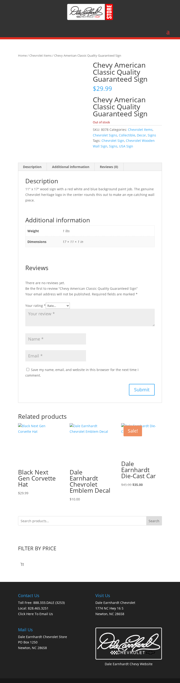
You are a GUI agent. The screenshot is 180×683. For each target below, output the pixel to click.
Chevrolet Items (40, 55)
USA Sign (126, 146)
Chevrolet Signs (105, 135)
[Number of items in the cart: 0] (22, 564)
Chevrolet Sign (112, 140)
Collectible (127, 135)
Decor (141, 135)
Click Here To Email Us (35, 614)
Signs (152, 135)
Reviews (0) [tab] (109, 167)
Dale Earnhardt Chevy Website (129, 664)
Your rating (35, 305)
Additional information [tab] (70, 167)
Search (154, 521)
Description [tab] (32, 167)
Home (22, 55)
